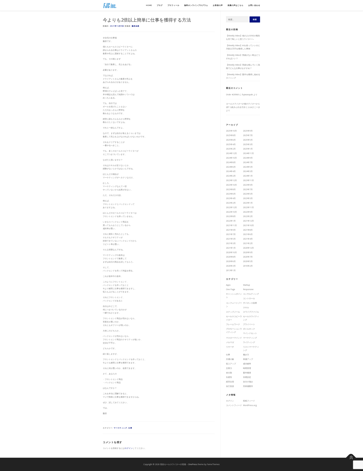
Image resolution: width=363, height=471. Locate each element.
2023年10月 (231, 184)
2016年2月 (248, 265)
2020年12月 (248, 247)
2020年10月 (231, 252)
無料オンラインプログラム (196, 5)
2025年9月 (248, 130)
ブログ (160, 5)
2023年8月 (231, 189)
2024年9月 (248, 157)
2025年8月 (231, 135)
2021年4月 (248, 238)
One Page (230, 289)
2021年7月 (231, 234)
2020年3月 (231, 265)
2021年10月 (248, 225)
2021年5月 (231, 238)
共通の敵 (230, 359)
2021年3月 (231, 243)
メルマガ (230, 342)
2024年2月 (231, 175)
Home (149, 5)
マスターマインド (234, 337)
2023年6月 (231, 193)
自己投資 (230, 386)
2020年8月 (231, 256)
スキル (246, 307)
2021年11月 (231, 225)
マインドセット (250, 333)
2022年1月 (231, 220)
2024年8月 (231, 162)
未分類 (229, 372)
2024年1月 (248, 175)
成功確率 (247, 363)
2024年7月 (248, 162)
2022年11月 (248, 207)
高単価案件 (248, 386)
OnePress (192, 464)
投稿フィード (249, 400)
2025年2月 (231, 148)
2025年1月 (248, 148)
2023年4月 (231, 198)
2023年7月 (248, 189)
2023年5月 (248, 193)
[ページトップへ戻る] (351, 458)
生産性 (229, 377)
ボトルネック (249, 328)
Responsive (248, 289)
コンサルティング (251, 293)
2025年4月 (231, 144)
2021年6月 (248, 234)
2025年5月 (248, 139)
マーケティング (120, 428)
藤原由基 (135, 26)
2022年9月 (248, 212)
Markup (246, 285)
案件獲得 (247, 372)
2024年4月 (231, 171)
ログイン (129, 448)
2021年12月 (248, 220)
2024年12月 (231, 153)
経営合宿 (230, 381)
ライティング (249, 342)
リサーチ (230, 346)
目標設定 (247, 377)
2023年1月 (248, 202)
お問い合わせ (254, 5)
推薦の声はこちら (235, 5)
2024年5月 (248, 166)
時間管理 (247, 368)
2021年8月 (248, 229)
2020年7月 (248, 256)
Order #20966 (232, 94)
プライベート (249, 324)
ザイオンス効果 (250, 303)
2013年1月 (231, 270)
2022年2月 (248, 216)
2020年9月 (248, 252)
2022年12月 (231, 207)
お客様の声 (218, 5)
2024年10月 (231, 157)
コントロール (249, 298)
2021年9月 (231, 229)
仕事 (130, 428)
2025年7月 (248, 135)
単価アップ (248, 359)
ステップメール (233, 311)
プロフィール (173, 5)
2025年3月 (248, 144)
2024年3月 (248, 171)
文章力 (229, 368)
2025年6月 (231, 139)
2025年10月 (231, 130)
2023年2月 (231, 202)
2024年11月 (248, 153)
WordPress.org (250, 405)
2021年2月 (248, 243)
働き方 (246, 354)
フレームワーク (233, 324)
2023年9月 (248, 184)
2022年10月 (231, 212)
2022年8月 (231, 216)
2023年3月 (248, 198)
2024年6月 (231, 166)
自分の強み (248, 381)
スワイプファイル (251, 311)
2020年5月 (248, 261)
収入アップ (231, 363)
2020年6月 (231, 261)
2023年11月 (248, 180)
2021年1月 (231, 247)
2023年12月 (231, 180)
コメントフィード (234, 405)
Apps (228, 285)
